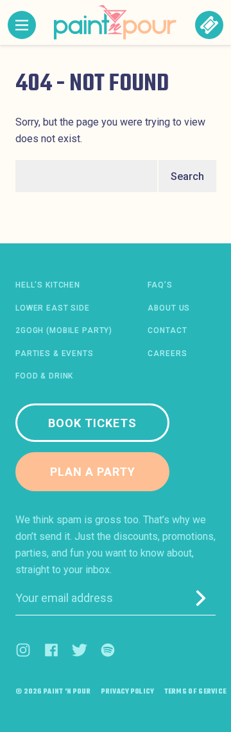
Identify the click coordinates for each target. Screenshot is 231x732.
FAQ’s (160, 285)
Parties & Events (54, 353)
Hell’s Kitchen (47, 285)
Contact (167, 330)
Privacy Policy (127, 692)
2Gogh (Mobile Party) (63, 330)
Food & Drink (44, 375)
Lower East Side (52, 308)
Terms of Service (195, 692)
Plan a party (92, 471)
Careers (167, 353)
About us (169, 308)
